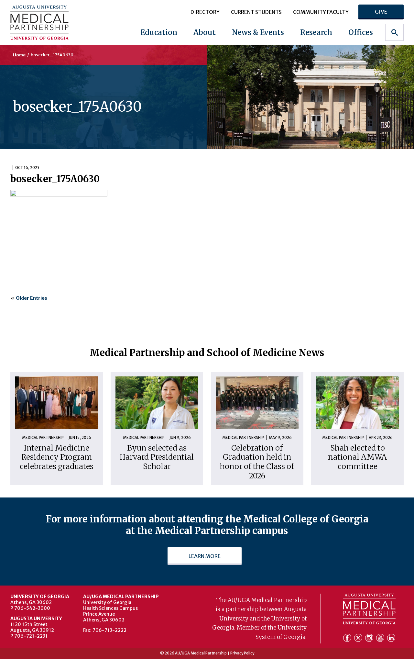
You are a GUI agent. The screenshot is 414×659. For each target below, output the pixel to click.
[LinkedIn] (391, 638)
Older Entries (31, 298)
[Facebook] (348, 638)
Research (316, 32)
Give (381, 11)
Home (19, 55)
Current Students (256, 12)
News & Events (258, 32)
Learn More (205, 556)
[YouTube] (381, 638)
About (204, 32)
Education (158, 32)
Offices (360, 32)
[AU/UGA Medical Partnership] (45, 22)
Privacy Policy (242, 653)
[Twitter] (359, 638)
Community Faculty (321, 12)
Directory (205, 12)
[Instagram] (370, 638)
